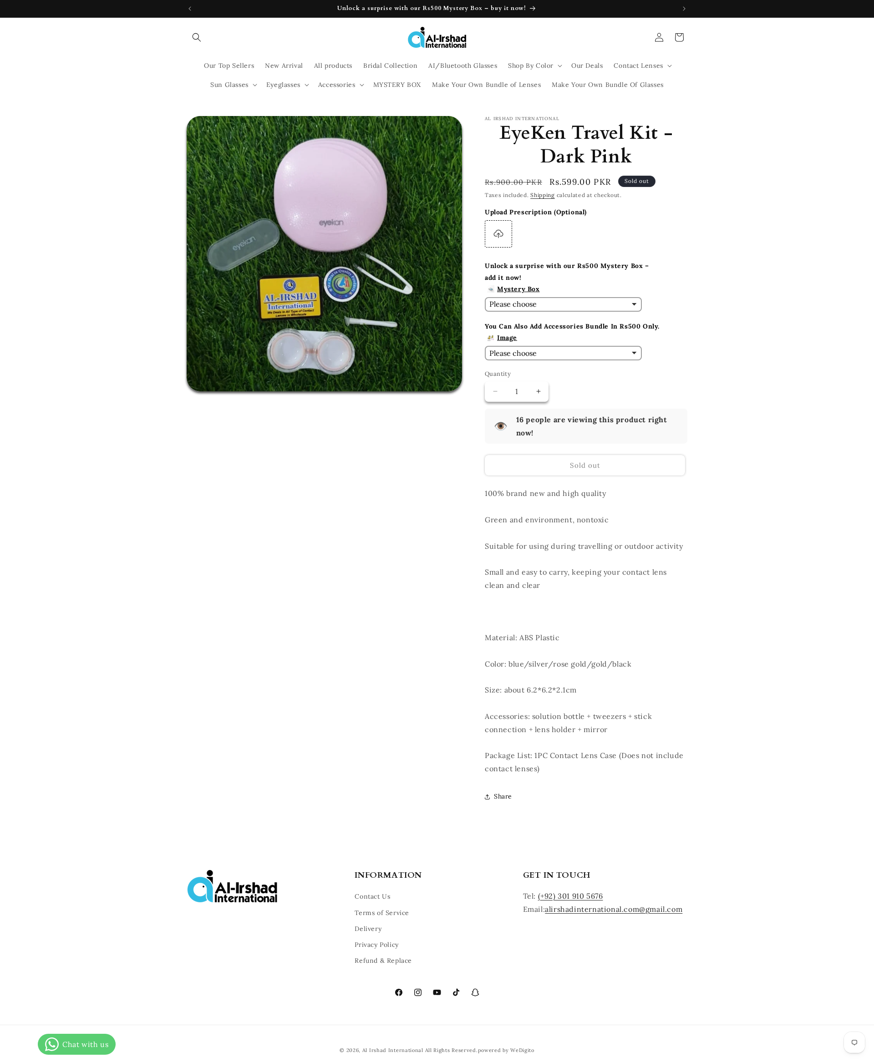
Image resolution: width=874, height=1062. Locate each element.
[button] (197, 37)
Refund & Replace (383, 960)
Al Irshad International (392, 1050)
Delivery (368, 929)
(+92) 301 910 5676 (570, 896)
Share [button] (503, 796)
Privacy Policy (376, 945)
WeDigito (522, 1050)
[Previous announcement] (190, 8)
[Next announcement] (684, 8)
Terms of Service (382, 913)
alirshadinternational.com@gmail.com (613, 909)
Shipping (542, 195)
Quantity (498, 374)
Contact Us (372, 897)
